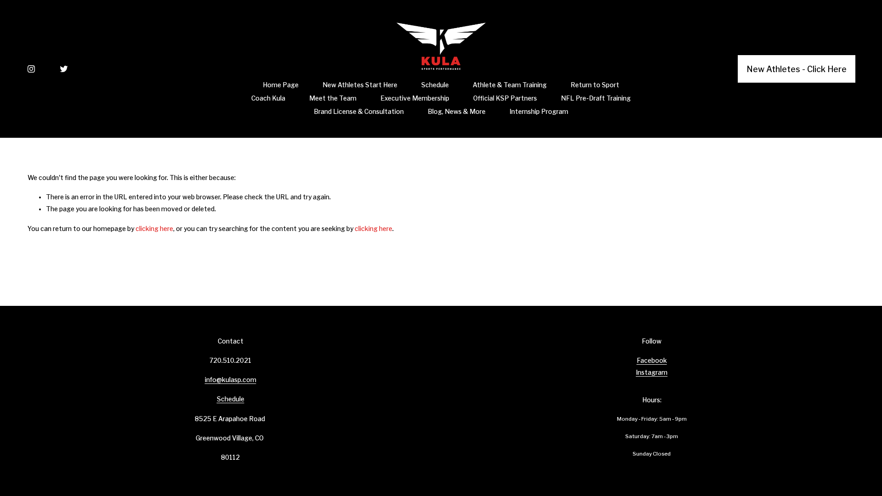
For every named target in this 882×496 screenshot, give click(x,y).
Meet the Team (332, 98)
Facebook (652, 360)
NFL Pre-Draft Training (596, 98)
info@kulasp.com (230, 379)
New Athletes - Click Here (796, 69)
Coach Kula (268, 98)
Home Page (281, 85)
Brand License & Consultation (359, 111)
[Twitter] (63, 68)
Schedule (435, 85)
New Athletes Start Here (359, 85)
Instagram (651, 372)
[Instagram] (31, 68)
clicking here (154, 228)
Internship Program (538, 111)
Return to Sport (595, 85)
